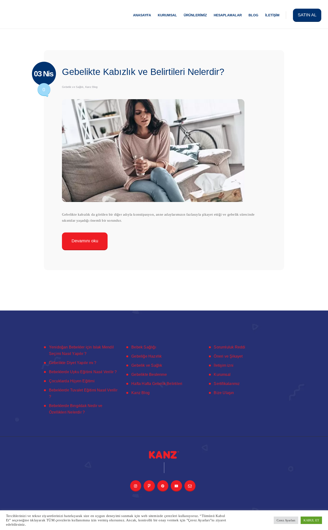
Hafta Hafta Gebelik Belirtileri (156, 384)
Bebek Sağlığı (143, 347)
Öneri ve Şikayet (228, 356)
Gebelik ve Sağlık (73, 86)
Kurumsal (222, 374)
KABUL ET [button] (311, 520)
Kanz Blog (91, 86)
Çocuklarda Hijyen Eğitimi (72, 381)
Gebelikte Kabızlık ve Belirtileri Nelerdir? (143, 72)
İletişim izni (223, 365)
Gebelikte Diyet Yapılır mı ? (73, 363)
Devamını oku (85, 240)
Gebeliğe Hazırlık (146, 356)
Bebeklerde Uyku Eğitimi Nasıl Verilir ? (83, 372)
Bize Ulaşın (224, 393)
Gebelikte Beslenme (149, 374)
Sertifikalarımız (227, 384)
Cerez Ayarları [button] (286, 520)
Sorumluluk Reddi (229, 347)
